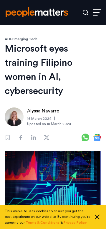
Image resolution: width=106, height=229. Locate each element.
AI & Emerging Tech (21, 39)
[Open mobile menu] (97, 12)
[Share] (21, 137)
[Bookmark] (8, 137)
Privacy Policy (75, 222)
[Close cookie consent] (97, 217)
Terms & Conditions (42, 222)
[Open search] (85, 12)
